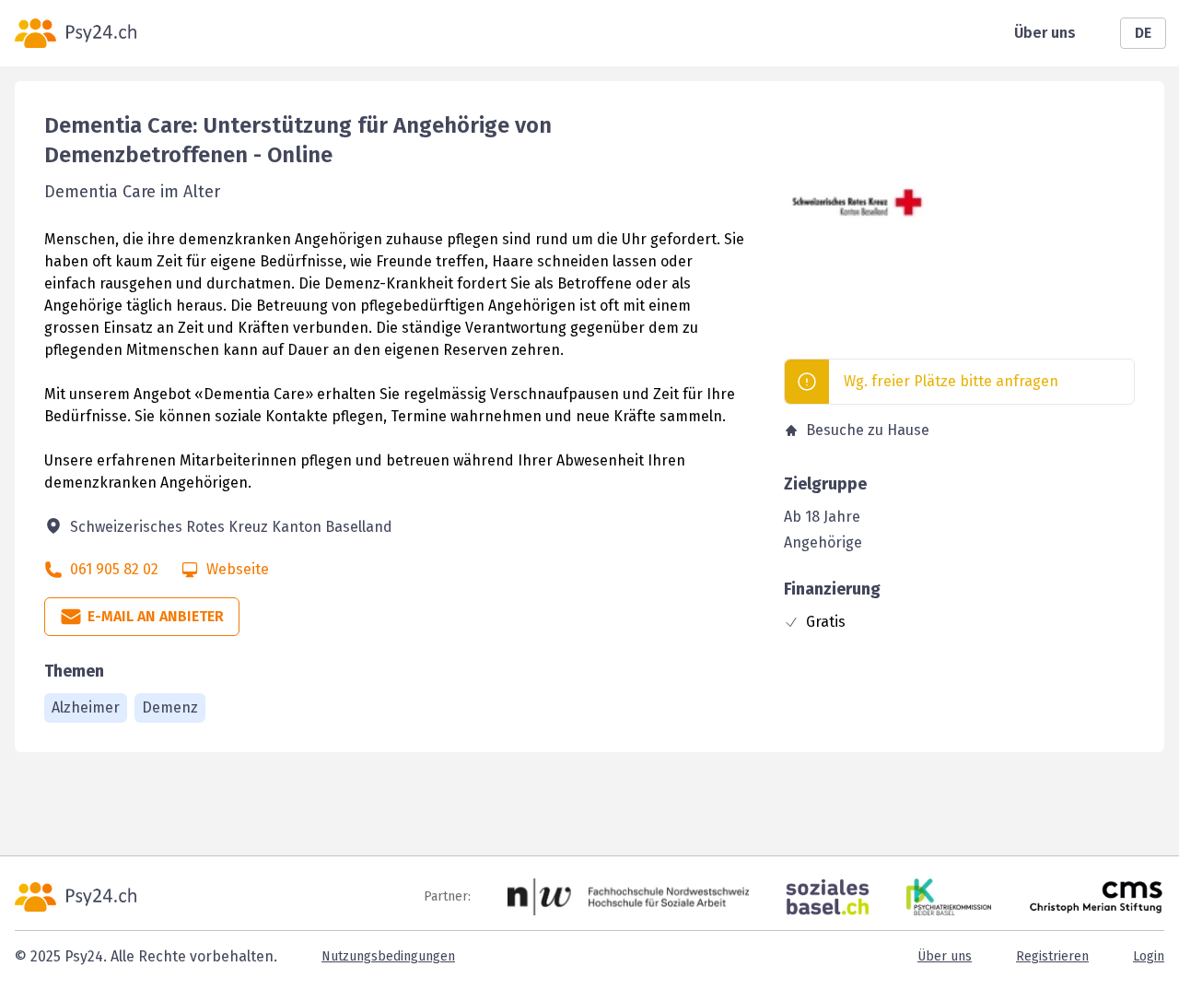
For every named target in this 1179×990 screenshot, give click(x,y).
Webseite (237, 569)
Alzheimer (86, 707)
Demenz (170, 707)
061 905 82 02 (114, 569)
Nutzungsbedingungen (388, 956)
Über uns (1045, 32)
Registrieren (1052, 956)
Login (1148, 956)
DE (1143, 32)
